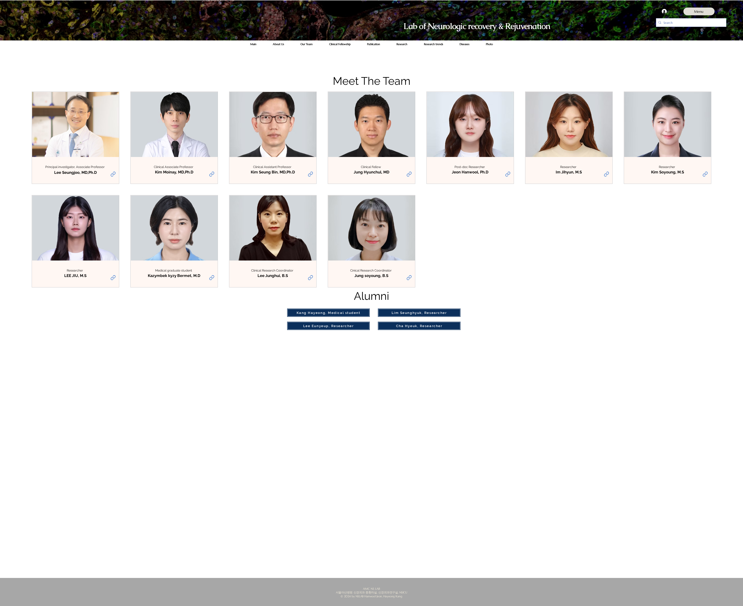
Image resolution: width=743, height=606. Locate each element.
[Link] (113, 174)
